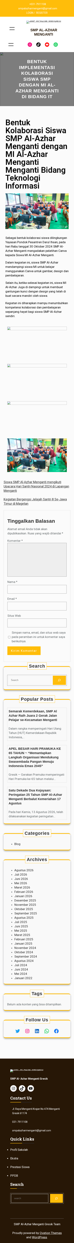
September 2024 (25, 956)
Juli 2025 (20, 922)
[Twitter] (17, 1031)
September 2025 (25, 913)
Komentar (15, 540)
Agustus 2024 (24, 961)
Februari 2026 (23, 892)
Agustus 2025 (24, 917)
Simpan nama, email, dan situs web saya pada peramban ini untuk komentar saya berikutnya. (39, 637)
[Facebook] (56, 1031)
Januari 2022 (23, 978)
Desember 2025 (25, 900)
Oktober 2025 (23, 909)
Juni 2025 (21, 926)
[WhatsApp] (56, 44)
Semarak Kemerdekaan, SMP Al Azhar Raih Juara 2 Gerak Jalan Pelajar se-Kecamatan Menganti (33, 715)
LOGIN (29, 12)
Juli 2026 (20, 874)
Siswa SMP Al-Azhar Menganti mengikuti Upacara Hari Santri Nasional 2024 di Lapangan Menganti (36, 486)
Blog (17, 844)
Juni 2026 (21, 879)
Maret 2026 (22, 887)
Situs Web (14, 615)
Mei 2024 (20, 974)
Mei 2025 (20, 930)
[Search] (59, 680)
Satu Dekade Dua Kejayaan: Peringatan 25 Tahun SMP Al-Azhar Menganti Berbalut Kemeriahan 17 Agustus (35, 797)
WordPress (39, 1237)
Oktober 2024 (23, 952)
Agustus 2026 (24, 870)
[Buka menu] (12, 28)
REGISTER (42, 12)
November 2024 (25, 948)
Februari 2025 (23, 939)
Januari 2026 (23, 896)
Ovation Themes (51, 1233)
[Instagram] (30, 44)
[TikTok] (38, 44)
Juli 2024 (20, 965)
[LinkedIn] (37, 1031)
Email (12, 599)
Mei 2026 (20, 883)
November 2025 (25, 905)
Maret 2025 (22, 935)
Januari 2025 (23, 943)
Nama (12, 582)
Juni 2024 (21, 969)
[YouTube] (47, 44)
